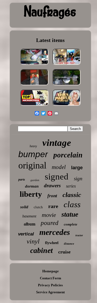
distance (69, 243)
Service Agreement (50, 292)
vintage (56, 143)
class (72, 204)
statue (69, 214)
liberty (31, 194)
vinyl (33, 241)
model (59, 167)
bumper (33, 154)
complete (70, 224)
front (52, 195)
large (77, 167)
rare (53, 206)
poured (49, 223)
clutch (38, 207)
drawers (52, 185)
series (71, 186)
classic (72, 194)
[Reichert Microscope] (34, 106)
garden (34, 180)
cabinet (41, 250)
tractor (79, 235)
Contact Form (50, 278)
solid (24, 207)
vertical (26, 234)
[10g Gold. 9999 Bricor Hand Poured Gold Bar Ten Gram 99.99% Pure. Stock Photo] (34, 86)
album (29, 224)
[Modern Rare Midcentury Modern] (66, 86)
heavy (33, 146)
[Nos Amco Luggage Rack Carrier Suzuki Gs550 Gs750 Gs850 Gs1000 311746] (66, 65)
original (32, 165)
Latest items (50, 40)
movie (49, 215)
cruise (64, 252)
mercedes (54, 232)
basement (29, 216)
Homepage (50, 271)
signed (56, 176)
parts (21, 179)
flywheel (51, 243)
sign (78, 178)
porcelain (67, 155)
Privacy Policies (50, 285)
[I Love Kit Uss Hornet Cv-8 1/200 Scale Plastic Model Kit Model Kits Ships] (34, 65)
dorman (32, 186)
